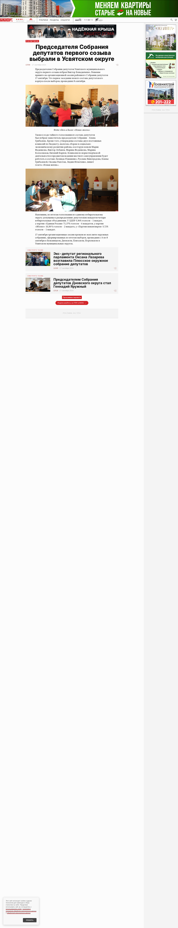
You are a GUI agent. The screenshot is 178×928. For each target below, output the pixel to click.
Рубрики (43, 20)
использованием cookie (14, 909)
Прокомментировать (72, 297)
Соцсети (65, 20)
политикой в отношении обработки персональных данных (21, 910)
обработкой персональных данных (18, 913)
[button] (176, 20)
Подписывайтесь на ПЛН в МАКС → (72, 303)
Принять (29, 920)
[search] (171, 20)
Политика (32, 41)
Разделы (54, 20)
